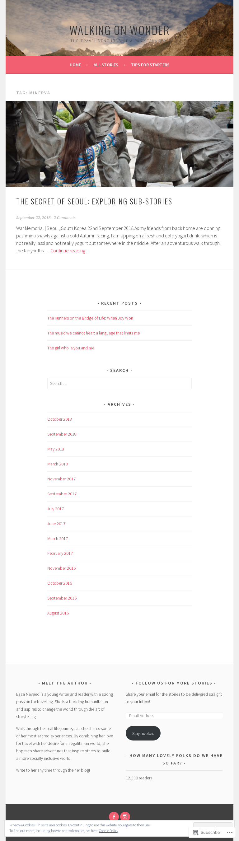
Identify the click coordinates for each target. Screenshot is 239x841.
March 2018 (57, 464)
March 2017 (57, 538)
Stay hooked (143, 733)
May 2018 (55, 449)
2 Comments (65, 218)
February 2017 (60, 553)
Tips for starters (150, 65)
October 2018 (59, 419)
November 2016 (61, 568)
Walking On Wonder (119, 29)
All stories (106, 65)
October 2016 (59, 583)
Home (75, 65)
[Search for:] (119, 383)
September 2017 (62, 494)
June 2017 (56, 523)
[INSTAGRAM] (125, 817)
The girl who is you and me (70, 348)
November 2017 (61, 479)
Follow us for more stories (174, 683)
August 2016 (58, 613)
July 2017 (55, 509)
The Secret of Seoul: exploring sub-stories (94, 201)
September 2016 (62, 598)
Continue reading (67, 250)
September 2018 (62, 434)
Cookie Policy (108, 830)
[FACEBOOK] (114, 817)
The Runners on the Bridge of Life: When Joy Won (90, 318)
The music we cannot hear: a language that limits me (93, 333)
